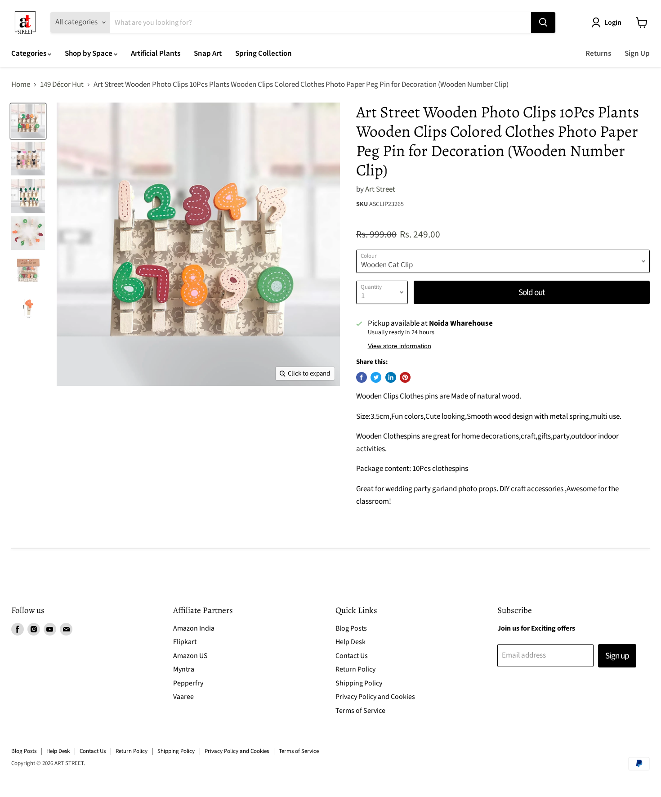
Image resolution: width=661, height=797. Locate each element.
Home (20, 85)
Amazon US (190, 656)
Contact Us (351, 656)
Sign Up (637, 53)
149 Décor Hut (62, 85)
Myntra (183, 669)
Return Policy (355, 669)
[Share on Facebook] (361, 377)
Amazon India (193, 628)
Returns (598, 53)
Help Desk (350, 642)
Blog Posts (351, 628)
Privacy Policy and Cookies (375, 697)
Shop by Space (89, 53)
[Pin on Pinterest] (405, 377)
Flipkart (185, 642)
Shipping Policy (358, 683)
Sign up (617, 655)
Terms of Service (360, 711)
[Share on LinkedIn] (390, 377)
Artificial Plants (155, 53)
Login (612, 22)
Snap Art (208, 53)
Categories (29, 53)
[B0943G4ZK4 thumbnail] (28, 196)
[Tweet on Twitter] (376, 377)
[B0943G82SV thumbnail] (28, 158)
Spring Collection (263, 53)
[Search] (543, 22)
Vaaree (183, 697)
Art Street (380, 189)
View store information (399, 346)
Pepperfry (188, 683)
